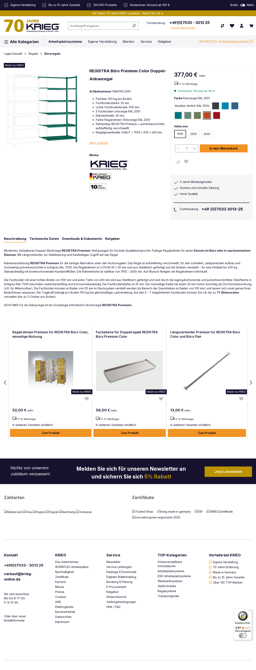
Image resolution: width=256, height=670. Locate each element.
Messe (59, 587)
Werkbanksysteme (170, 581)
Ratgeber (112, 592)
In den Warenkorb (224, 148)
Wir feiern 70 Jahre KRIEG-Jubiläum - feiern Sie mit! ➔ (128, 13)
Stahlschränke (167, 586)
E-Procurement (116, 587)
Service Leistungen (119, 567)
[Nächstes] (251, 382)
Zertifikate (143, 497)
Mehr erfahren (98, 143)
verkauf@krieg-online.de (18, 576)
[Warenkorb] (251, 26)
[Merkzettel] (232, 26)
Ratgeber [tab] (112, 239)
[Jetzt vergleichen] (222, 26)
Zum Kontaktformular (183, 27)
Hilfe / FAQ (113, 606)
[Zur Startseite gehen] (32, 25)
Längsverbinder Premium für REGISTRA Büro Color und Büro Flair (205, 334)
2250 (193, 134)
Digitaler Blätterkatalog (121, 577)
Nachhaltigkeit (64, 572)
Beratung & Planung (119, 582)
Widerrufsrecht (116, 597)
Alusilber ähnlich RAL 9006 (192, 105)
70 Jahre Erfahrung (226, 567)
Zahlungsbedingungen (121, 601)
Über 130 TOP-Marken (228, 582)
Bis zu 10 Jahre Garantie (229, 577)
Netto (250, 5)
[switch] (242, 5)
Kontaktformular (14, 620)
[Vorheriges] (5, 382)
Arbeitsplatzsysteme (171, 571)
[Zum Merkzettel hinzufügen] (186, 162)
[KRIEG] (109, 165)
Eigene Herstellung (225, 562)
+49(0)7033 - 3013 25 (189, 22)
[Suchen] (134, 26)
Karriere (60, 582)
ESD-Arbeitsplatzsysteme (174, 576)
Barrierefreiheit (65, 611)
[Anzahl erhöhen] (194, 148)
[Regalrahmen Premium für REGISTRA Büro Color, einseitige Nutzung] (50, 371)
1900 (180, 134)
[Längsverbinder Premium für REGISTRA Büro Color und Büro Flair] (207, 371)
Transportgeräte (168, 596)
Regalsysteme (167, 591)
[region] (128, 383)
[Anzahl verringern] (178, 148)
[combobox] (99, 26)
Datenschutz (63, 616)
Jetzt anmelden (228, 471)
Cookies (60, 597)
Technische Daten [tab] (44, 239)
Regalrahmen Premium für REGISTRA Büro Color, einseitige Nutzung (50, 334)
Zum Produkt (51, 433)
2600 (207, 134)
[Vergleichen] (178, 162)
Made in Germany (224, 572)
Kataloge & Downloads (121, 572)
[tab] (15, 238)
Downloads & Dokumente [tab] (82, 239)
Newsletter (113, 562)
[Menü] (249, 611)
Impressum (62, 621)
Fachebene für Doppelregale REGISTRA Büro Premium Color (127, 334)
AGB (58, 601)
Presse (59, 592)
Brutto (234, 5)
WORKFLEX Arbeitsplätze (72, 567)
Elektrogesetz (64, 606)
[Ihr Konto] (241, 26)
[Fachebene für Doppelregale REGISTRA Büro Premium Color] (129, 371)
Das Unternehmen (67, 562)
